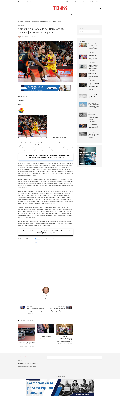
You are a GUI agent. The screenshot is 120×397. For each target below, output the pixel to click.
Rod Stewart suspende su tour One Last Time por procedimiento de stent (94, 126)
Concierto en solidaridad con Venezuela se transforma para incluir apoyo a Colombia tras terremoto (93, 86)
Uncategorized (22, 25)
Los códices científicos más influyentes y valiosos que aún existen (93, 96)
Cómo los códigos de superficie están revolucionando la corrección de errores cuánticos (93, 116)
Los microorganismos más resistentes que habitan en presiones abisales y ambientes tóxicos (93, 47)
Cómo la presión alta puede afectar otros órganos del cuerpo (93, 67)
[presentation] (19, 335)
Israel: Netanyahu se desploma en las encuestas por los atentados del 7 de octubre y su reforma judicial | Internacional (35, 310)
